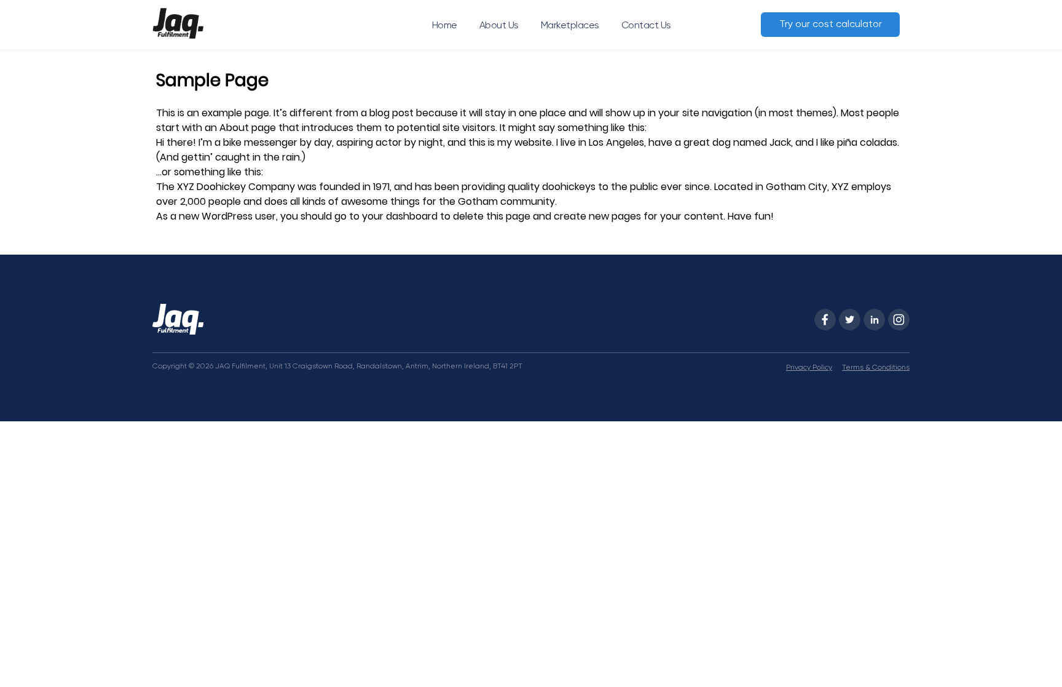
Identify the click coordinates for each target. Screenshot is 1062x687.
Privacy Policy (809, 367)
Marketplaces (570, 26)
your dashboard (400, 216)
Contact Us (646, 26)
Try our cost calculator (830, 25)
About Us (499, 26)
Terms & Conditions (876, 367)
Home (444, 26)
